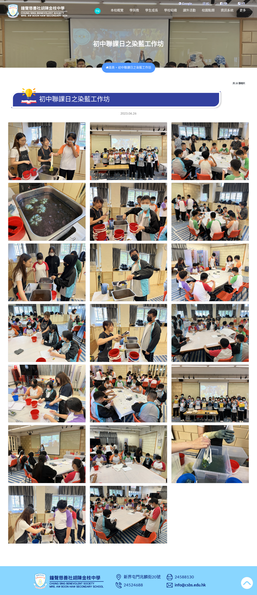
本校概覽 (117, 10)
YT (243, 3)
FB (225, 3)
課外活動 (189, 10)
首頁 (112, 67)
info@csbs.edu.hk (190, 585)
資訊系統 (227, 10)
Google (186, 3)
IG (207, 3)
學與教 (134, 10)
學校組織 (170, 10)
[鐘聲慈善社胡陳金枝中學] (68, 580)
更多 (243, 10)
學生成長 (151, 10)
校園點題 (208, 10)
